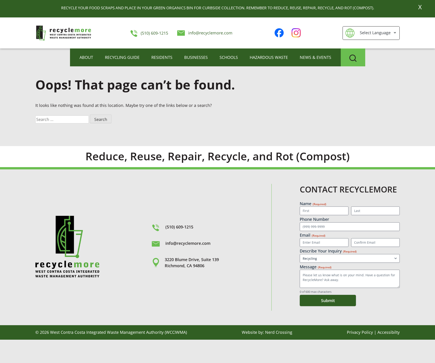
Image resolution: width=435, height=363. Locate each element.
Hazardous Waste (269, 57)
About (86, 57)
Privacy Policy (360, 332)
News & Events (315, 57)
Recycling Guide (122, 57)
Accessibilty (388, 332)
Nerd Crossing (278, 332)
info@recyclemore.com (210, 33)
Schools (229, 57)
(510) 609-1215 (154, 33)
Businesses (196, 57)
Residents (161, 57)
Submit (328, 300)
